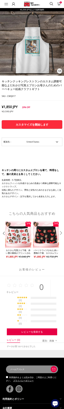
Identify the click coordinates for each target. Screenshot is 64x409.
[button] (3, 240)
